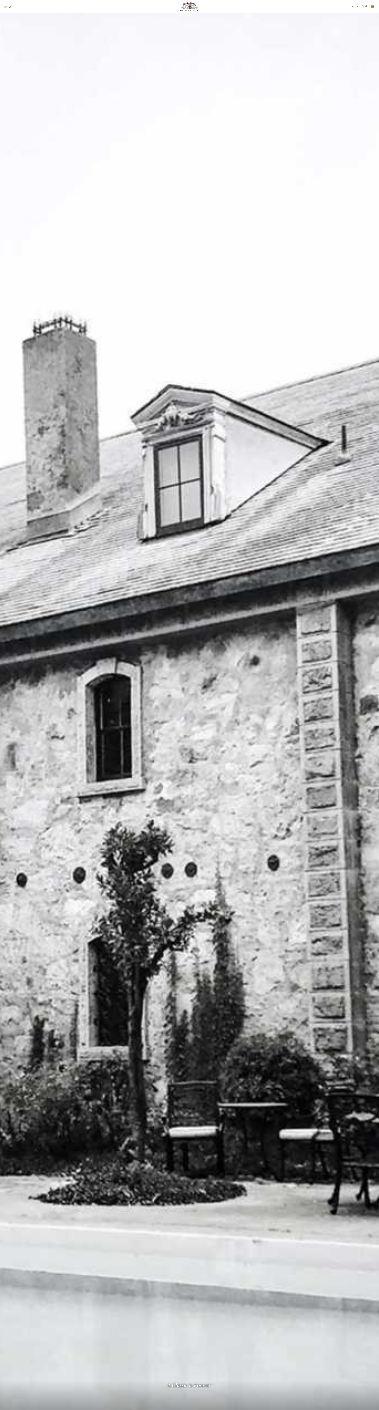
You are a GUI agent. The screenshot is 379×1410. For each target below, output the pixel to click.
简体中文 (7, 7)
